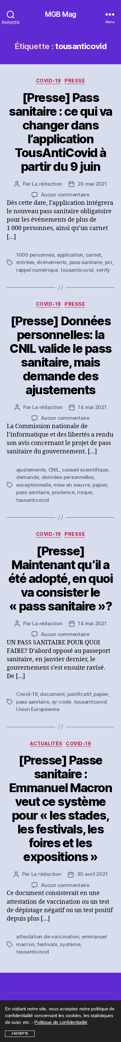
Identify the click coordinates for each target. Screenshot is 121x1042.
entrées (25, 262)
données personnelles (68, 477)
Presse (75, 80)
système (70, 944)
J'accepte (20, 1033)
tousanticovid (77, 270)
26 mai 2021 (92, 184)
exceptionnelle (33, 485)
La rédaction (47, 184)
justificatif (79, 694)
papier (99, 485)
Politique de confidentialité (60, 1022)
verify (103, 270)
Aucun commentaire (65, 194)
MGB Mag (60, 14)
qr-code (61, 702)
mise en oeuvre (71, 485)
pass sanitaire (85, 262)
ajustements (31, 470)
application (70, 255)
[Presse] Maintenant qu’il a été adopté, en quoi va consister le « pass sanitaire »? (60, 578)
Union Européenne (37, 709)
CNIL (53, 470)
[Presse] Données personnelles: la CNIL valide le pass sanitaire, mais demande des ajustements (60, 355)
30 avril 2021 (92, 874)
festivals (47, 944)
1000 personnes (35, 255)
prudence (63, 492)
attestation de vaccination (47, 936)
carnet (93, 255)
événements (52, 262)
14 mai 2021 (92, 407)
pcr (108, 262)
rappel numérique (37, 270)
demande (27, 477)
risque (84, 492)
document (52, 694)
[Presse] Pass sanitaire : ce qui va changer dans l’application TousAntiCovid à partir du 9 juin (60, 132)
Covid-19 (48, 80)
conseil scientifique (85, 470)
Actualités (46, 743)
